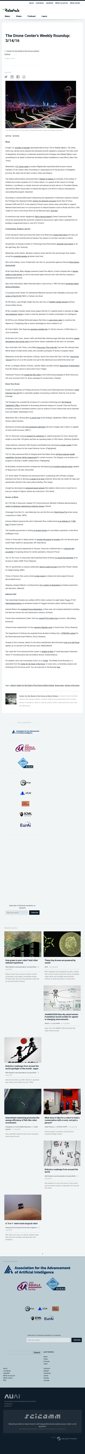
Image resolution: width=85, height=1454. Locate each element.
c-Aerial (13, 685)
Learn (44, 16)
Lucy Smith (56, 1023)
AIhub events (75, 3)
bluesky (46, 1378)
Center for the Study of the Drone (32, 664)
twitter (46, 1376)
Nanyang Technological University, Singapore (21, 1227)
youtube (46, 1380)
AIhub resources (61, 3)
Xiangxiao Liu (10, 1127)
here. (59, 667)
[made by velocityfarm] (64, 1438)
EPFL (46, 967)
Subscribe (34, 912)
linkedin (46, 1371)
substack (47, 1368)
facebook (47, 1373)
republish (49, 3)
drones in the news (72, 685)
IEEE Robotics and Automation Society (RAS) (20, 967)
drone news (59, 685)
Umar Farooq (49, 1127)
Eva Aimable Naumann (23, 1127)
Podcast (32, 16)
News (7, 16)
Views (19, 16)
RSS (4, 1380)
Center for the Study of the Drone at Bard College (35, 685)
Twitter (45, 661)
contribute (40, 3)
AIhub (47, 1023)
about (31, 3)
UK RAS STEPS (62, 1127)
